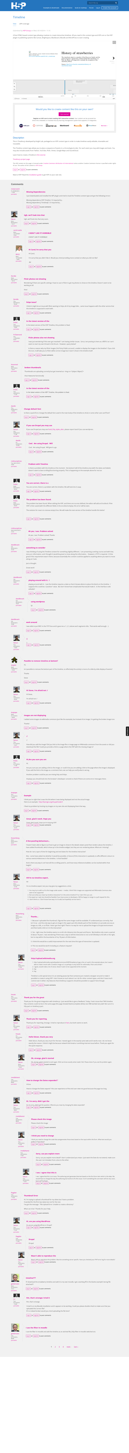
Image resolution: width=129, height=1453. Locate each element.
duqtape (14, 712)
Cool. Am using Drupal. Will (41, 443)
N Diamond (17, 335)
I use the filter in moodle (36, 1328)
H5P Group (27, 31)
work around (31, 622)
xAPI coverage (24, 24)
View (14, 24)
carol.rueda (17, 230)
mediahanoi (15, 1077)
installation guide (35, 175)
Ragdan (14, 1193)
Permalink (14, 194)
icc (14, 1299)
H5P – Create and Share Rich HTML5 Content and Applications (18, 5)
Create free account (110, 8)
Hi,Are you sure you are (36, 759)
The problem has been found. (38, 499)
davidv (13, 406)
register (22, 169)
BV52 (18, 254)
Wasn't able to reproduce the (43, 1256)
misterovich (15, 189)
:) (26, 639)
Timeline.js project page (21, 159)
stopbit (13, 665)
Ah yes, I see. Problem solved (40, 531)
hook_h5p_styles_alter (56, 429)
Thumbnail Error (31, 1195)
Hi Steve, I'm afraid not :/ (37, 690)
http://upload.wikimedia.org (43, 958)
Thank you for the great (34, 997)
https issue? (31, 302)
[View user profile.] (14, 217)
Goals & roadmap (81, 8)
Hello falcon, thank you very (41, 1037)
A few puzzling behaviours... (38, 841)
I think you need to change (42, 1136)
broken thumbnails (33, 367)
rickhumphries (16, 461)
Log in (98, 8)
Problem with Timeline (38, 464)
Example (27, 795)
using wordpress (38, 601)
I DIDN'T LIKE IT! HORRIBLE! (39, 233)
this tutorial (41, 155)
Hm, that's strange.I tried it (38, 1298)
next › (69, 1347)
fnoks (15, 322)
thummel (14, 364)
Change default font (32, 409)
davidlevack (15, 545)
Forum (91, 8)
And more (104, 125)
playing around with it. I (39, 580)
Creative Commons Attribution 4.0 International (58, 163)
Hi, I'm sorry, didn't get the (37, 1101)
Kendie (13, 276)
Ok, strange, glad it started (42, 1058)
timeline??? (31, 1278)
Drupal (31, 1239)
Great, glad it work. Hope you (38, 819)
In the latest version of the (37, 321)
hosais (13, 994)
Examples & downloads (51, 8)
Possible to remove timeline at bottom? (41, 661)
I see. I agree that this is (46, 1172)
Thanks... (34, 916)
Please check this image (41, 1119)
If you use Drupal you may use (39, 425)
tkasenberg (15, 838)
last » (76, 1347)
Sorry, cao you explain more (48, 1154)
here (67, 1023)
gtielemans (15, 1284)
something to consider (35, 548)
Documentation (67, 8)
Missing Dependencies (35, 192)
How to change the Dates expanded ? (42, 1080)
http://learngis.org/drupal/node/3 (51, 802)
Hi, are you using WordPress (38, 1221)
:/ (26, 736)
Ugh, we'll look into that (34, 215)
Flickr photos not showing (35, 279)
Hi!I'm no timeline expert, (37, 878)
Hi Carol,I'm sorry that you (40, 249)
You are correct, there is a (37, 483)
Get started (64, 114)
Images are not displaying (35, 715)
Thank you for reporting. (36, 1019)
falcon (13, 219)
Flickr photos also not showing (41, 337)
